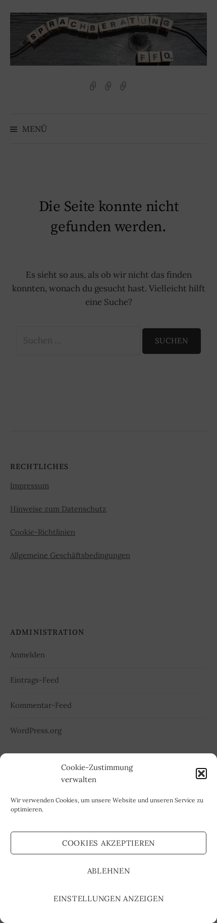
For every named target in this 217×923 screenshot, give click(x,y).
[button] (201, 773)
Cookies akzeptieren (108, 843)
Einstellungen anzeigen (108, 898)
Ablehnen (108, 871)
